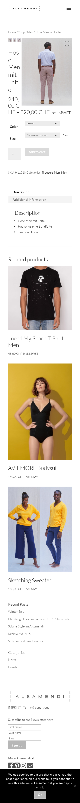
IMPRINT (14, 707)
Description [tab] (21, 192)
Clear (66, 135)
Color (14, 126)
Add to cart (37, 152)
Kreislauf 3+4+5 (19, 634)
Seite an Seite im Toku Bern (26, 641)
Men (30, 32)
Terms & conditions (36, 707)
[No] (75, 786)
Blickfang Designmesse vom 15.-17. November (40, 619)
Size (13, 138)
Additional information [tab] (29, 199)
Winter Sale (16, 611)
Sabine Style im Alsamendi (26, 626)
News (12, 660)
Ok (40, 795)
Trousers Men (51, 172)
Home (12, 32)
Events (12, 667)
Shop (21, 32)
